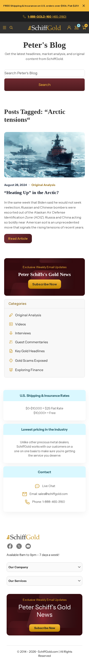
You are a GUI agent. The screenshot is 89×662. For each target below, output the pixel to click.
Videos (20, 324)
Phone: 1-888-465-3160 (48, 502)
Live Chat (48, 486)
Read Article (18, 238)
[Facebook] (10, 546)
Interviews (23, 333)
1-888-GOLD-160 (47, 16)
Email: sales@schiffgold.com (49, 494)
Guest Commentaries (31, 342)
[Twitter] (19, 546)
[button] (44, 567)
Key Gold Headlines (30, 351)
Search (44, 84)
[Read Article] (44, 154)
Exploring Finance (29, 370)
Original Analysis (28, 315)
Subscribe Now (44, 284)
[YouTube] (28, 546)
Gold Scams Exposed (31, 360)
